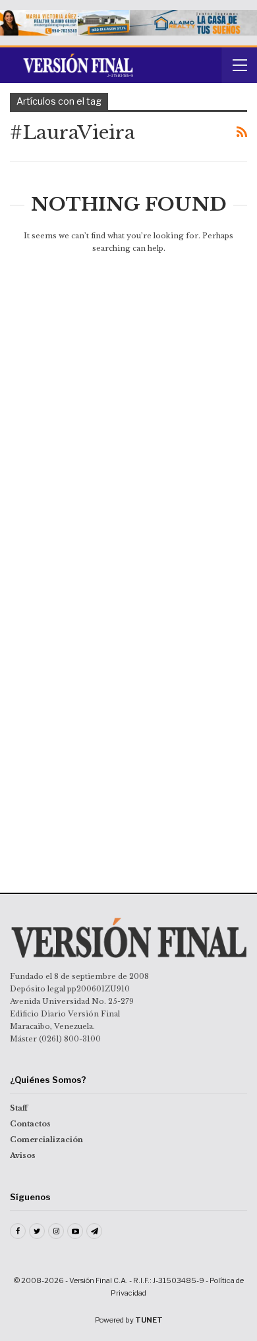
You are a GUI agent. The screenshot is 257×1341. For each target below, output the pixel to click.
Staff (19, 1108)
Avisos (23, 1155)
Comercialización (46, 1139)
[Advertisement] (128, 358)
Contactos (30, 1123)
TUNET (149, 1320)
